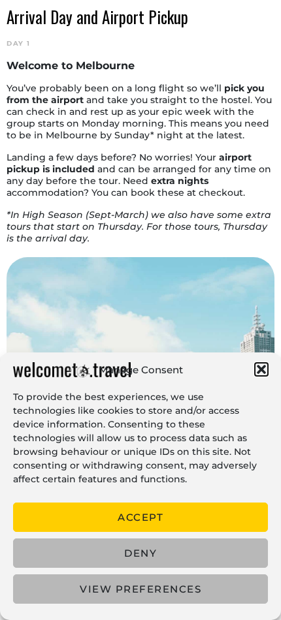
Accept (140, 517)
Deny (140, 553)
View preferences (140, 589)
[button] (261, 369)
